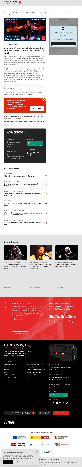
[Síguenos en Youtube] (34, 153)
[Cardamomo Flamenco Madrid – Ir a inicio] (12, 3)
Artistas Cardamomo (12, 44)
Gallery (6, 372)
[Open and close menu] (76, 3)
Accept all (8, 462)
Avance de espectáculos (14, 191)
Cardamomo (8, 13)
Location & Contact (11, 377)
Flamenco (8, 174)
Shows (6, 367)
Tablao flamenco (10, 364)
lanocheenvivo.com (23, 125)
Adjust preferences (22, 462)
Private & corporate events (36, 369)
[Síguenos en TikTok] (31, 155)
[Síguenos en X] (28, 155)
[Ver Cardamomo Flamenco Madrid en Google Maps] (63, 352)
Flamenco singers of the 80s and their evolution (66, 265)
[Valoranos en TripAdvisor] (38, 153)
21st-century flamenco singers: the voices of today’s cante (15, 266)
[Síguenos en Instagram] (31, 153)
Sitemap (46, 465)
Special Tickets (32, 367)
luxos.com (18, 319)
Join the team (31, 375)
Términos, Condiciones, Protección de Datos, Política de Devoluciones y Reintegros (51, 462)
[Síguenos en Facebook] (28, 153)
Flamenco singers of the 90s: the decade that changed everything (41, 266)
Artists (6, 369)
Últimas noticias (19, 13)
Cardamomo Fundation (34, 372)
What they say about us (35, 364)
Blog (28, 377)
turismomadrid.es (10, 125)
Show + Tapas (9, 375)
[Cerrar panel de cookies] (37, 452)
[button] (5, 311)
